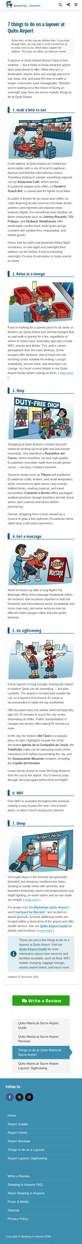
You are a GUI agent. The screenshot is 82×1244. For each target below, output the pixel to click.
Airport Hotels (17, 1132)
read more (66, 373)
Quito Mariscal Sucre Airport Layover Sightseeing (38, 1066)
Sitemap (13, 1210)
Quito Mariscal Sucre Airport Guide (38, 1025)
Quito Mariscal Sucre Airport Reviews (38, 1039)
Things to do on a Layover (26, 1150)
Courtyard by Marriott (29, 912)
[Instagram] (29, 1097)
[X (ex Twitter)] (19, 1097)
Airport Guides (18, 1124)
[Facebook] (10, 1097)
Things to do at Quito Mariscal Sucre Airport (39, 1052)
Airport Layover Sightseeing (27, 1158)
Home (12, 1115)
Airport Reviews (19, 1141)
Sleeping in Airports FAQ (25, 1184)
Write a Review (44, 1001)
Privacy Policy (18, 1219)
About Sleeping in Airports (26, 1193)
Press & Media (18, 1202)
